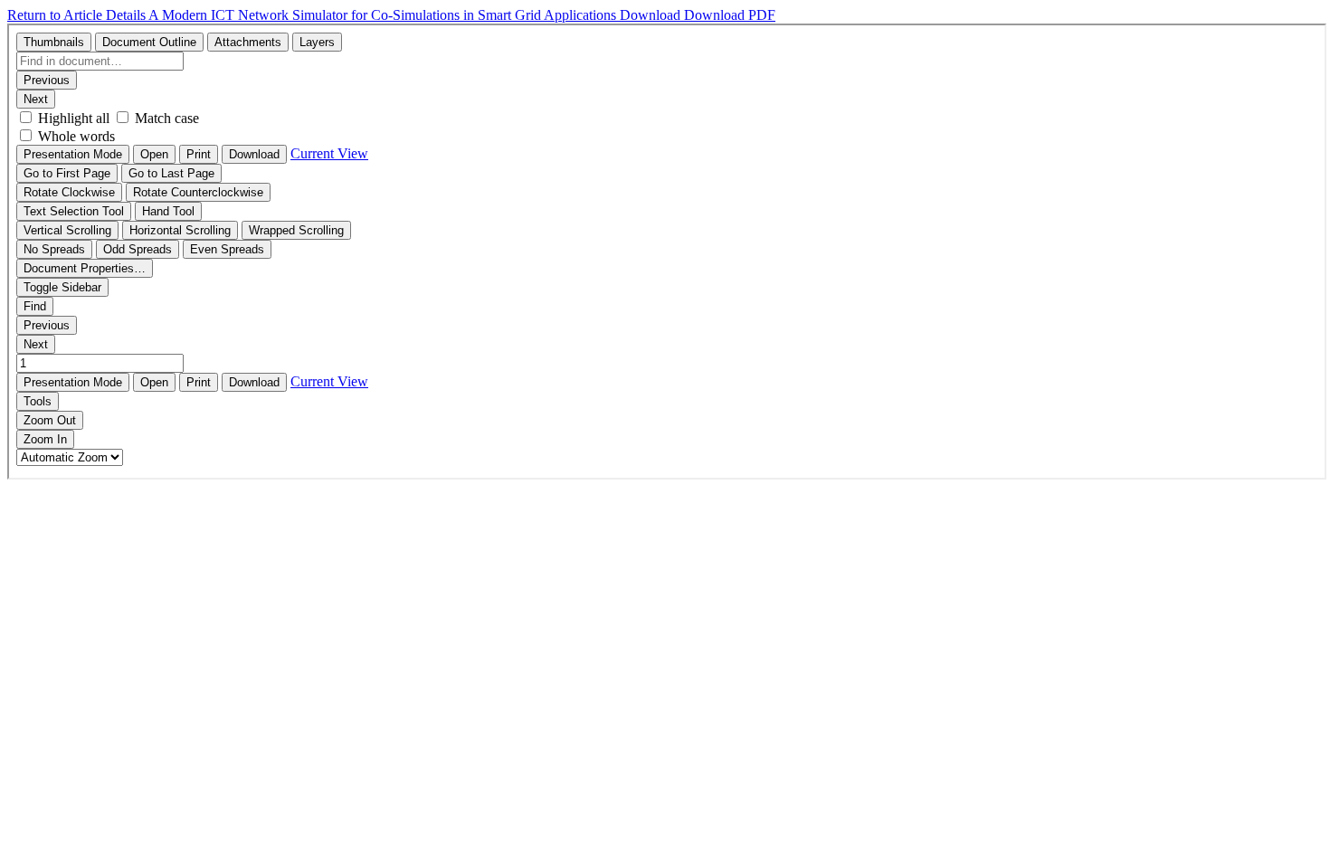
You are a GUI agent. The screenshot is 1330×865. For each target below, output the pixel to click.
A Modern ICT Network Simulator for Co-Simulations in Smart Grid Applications (384, 15)
